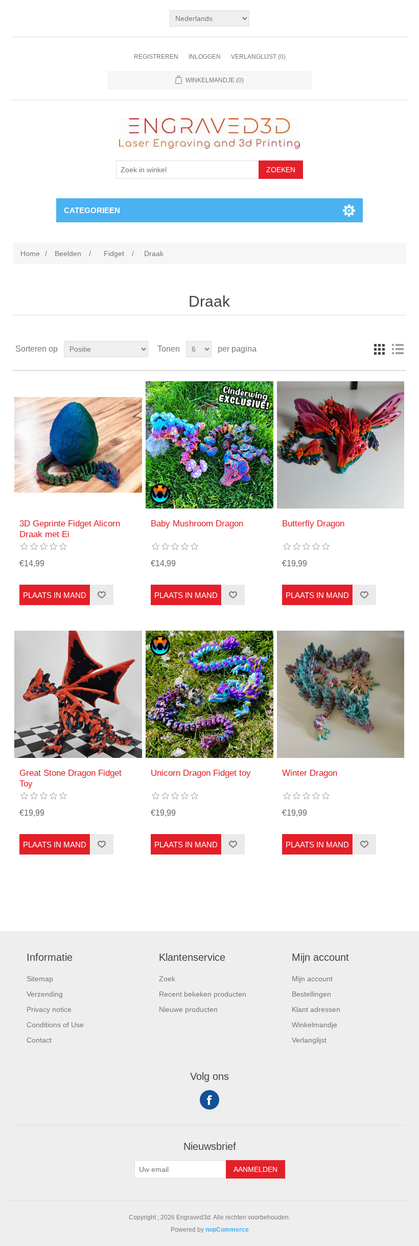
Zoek (167, 979)
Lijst (397, 349)
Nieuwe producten (188, 1009)
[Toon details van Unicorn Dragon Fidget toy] (209, 694)
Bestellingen (311, 994)
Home (30, 253)
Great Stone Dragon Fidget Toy (70, 778)
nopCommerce (227, 1229)
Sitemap (40, 979)
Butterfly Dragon (313, 523)
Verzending (45, 994)
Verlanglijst (309, 1040)
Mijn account (312, 979)
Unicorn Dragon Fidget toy (201, 773)
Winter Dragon (309, 773)
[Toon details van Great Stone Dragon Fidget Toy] (78, 694)
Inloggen (205, 56)
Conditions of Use (55, 1025)
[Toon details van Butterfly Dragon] (340, 445)
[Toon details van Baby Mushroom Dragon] (209, 445)
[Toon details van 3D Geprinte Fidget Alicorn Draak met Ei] (78, 445)
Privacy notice (49, 1009)
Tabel (379, 349)
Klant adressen (316, 1009)
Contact (39, 1040)
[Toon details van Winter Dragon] (340, 694)
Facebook (209, 1100)
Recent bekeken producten (202, 994)
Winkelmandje (314, 1025)
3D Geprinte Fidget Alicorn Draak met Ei (69, 529)
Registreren (156, 56)
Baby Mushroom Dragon (197, 523)
